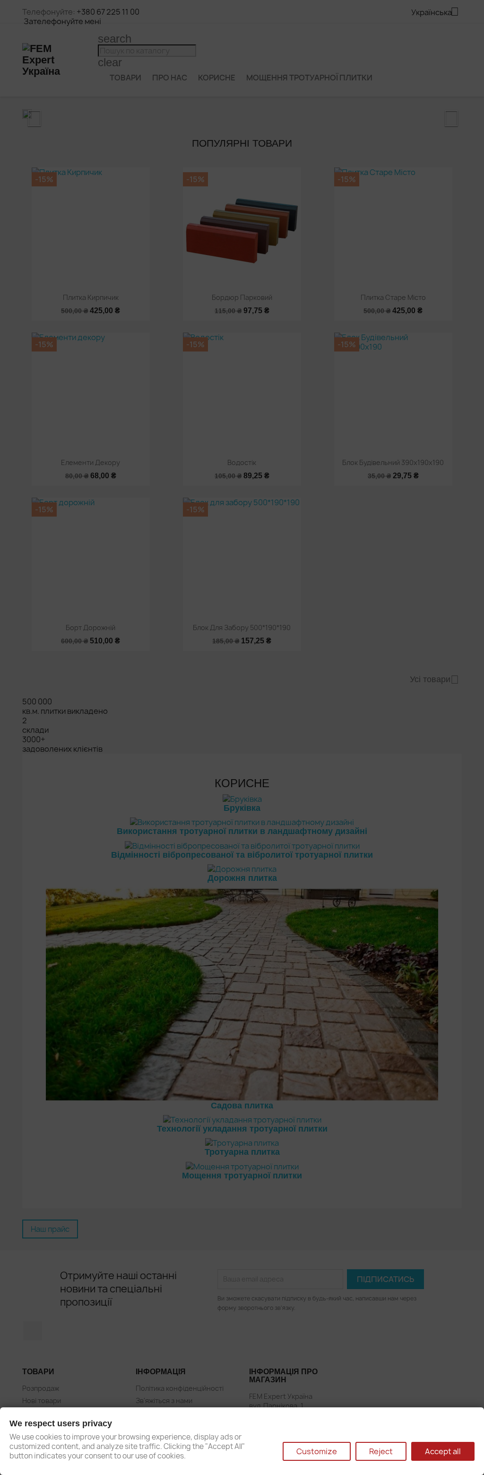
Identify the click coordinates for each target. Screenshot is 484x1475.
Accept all (443, 1451)
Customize (316, 1451)
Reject (381, 1451)
